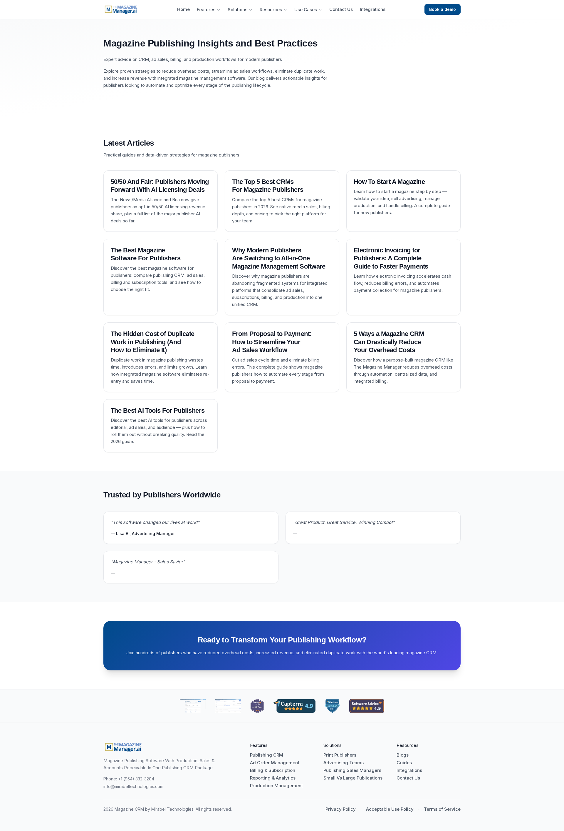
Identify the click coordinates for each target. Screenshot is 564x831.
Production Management (276, 785)
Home (183, 9)
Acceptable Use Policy (390, 809)
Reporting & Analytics (273, 778)
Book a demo (442, 9)
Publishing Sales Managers (352, 770)
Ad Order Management (274, 762)
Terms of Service (442, 809)
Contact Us (341, 9)
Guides (404, 762)
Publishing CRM (266, 755)
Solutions (237, 9)
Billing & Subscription (272, 770)
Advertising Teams (343, 762)
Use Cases (305, 9)
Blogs (403, 755)
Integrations (372, 9)
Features (206, 9)
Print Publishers (339, 755)
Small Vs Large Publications (352, 778)
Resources (271, 9)
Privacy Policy (340, 809)
